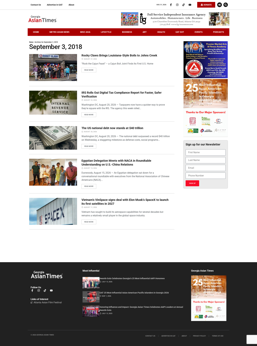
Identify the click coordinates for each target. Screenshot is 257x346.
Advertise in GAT (55, 5)
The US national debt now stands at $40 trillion (112, 128)
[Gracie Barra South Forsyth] (206, 77)
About (71, 5)
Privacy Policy (199, 336)
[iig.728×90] (175, 25)
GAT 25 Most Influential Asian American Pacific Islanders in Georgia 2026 (134, 293)
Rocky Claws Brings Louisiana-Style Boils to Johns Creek (119, 55)
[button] (225, 5)
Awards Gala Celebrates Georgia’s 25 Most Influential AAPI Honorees (132, 278)
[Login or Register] (219, 4)
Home (31, 42)
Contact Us (36, 5)
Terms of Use (217, 336)
